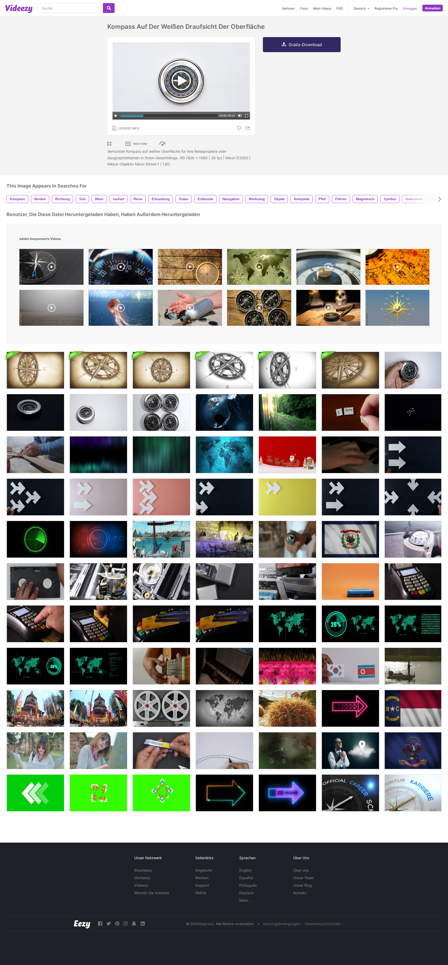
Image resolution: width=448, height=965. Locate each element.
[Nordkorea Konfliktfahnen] (350, 666)
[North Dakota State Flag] (413, 750)
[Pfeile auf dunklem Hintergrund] (413, 454)
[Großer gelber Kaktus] (287, 708)
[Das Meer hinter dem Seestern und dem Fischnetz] (161, 539)
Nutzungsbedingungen (281, 924)
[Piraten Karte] (328, 309)
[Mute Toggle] (240, 116)
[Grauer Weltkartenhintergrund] (224, 708)
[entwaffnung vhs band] (35, 581)
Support (202, 885)
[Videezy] (19, 9)
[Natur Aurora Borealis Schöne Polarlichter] (98, 454)
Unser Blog (302, 885)
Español (246, 878)
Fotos (304, 8)
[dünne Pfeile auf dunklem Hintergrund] (224, 497)
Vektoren (288, 8)
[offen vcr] (98, 581)
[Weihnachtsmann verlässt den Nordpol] (287, 454)
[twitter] (108, 923)
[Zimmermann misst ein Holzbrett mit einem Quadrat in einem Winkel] (35, 454)
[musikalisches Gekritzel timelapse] (224, 750)
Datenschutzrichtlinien (323, 924)
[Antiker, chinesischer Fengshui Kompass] (397, 268)
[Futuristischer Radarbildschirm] (98, 539)
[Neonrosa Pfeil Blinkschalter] (350, 708)
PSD (340, 8)
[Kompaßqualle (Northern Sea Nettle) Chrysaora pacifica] (121, 309)
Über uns (301, 870)
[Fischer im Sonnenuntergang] (413, 666)
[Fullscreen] (246, 116)
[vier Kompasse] (161, 412)
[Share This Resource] (248, 128)
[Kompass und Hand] (413, 370)
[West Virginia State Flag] (350, 539)
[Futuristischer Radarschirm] (35, 539)
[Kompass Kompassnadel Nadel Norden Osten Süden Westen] (190, 268)
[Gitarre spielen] (161, 666)
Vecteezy (142, 878)
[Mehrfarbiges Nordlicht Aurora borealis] (161, 454)
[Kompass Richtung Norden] (328, 268)
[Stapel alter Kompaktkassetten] (350, 581)
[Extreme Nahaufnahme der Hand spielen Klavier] (350, 454)
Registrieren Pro (386, 8)
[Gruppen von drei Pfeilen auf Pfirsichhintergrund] (161, 497)
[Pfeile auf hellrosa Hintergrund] (98, 497)
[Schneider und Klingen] (161, 750)
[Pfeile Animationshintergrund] (287, 750)
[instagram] (125, 923)
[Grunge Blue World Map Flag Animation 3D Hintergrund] (224, 454)
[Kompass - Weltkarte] (259, 268)
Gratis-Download (305, 44)
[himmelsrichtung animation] (397, 309)
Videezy (141, 885)
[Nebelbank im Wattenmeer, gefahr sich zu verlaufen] (51, 309)
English (245, 870)
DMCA (200, 893)
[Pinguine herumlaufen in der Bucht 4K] (224, 539)
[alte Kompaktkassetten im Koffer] (287, 581)
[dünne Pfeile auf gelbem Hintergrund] (287, 497)
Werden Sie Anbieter (151, 893)
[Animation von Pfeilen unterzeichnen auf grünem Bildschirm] (35, 792)
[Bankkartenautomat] (413, 581)
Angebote (203, 870)
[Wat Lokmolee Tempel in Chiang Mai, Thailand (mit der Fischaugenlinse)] (35, 708)
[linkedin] (143, 923)
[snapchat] (134, 923)
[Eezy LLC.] (82, 923)
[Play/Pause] (116, 116)
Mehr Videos (322, 8)
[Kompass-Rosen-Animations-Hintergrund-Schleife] (35, 370)
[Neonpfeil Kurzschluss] (224, 792)
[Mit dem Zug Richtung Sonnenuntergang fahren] (287, 412)
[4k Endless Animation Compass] (51, 268)
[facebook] (100, 923)
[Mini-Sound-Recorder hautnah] (224, 581)
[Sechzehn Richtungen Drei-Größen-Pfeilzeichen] (161, 792)
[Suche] (109, 8)
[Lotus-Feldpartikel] (287, 666)
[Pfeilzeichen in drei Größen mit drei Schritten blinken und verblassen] (98, 792)
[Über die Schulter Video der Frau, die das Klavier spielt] (224, 666)
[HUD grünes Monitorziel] (287, 623)
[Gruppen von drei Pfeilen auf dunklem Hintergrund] (35, 497)
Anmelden (432, 8)
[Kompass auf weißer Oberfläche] (98, 412)
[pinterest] (117, 923)
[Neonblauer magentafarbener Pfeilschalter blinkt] (287, 792)
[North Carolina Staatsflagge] (413, 708)
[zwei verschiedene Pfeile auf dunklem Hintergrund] (350, 497)
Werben (201, 878)
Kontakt (299, 893)
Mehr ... (245, 900)
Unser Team (303, 878)
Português (248, 885)
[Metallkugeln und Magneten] (413, 412)
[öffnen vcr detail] (161, 581)
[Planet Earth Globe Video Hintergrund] (224, 412)
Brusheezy (143, 870)
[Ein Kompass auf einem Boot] (413, 539)
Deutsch (246, 893)
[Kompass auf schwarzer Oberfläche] (35, 412)
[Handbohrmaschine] (287, 539)
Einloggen (410, 8)
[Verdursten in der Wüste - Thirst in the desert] (190, 309)
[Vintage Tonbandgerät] (161, 708)
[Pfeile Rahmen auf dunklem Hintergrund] (413, 497)
